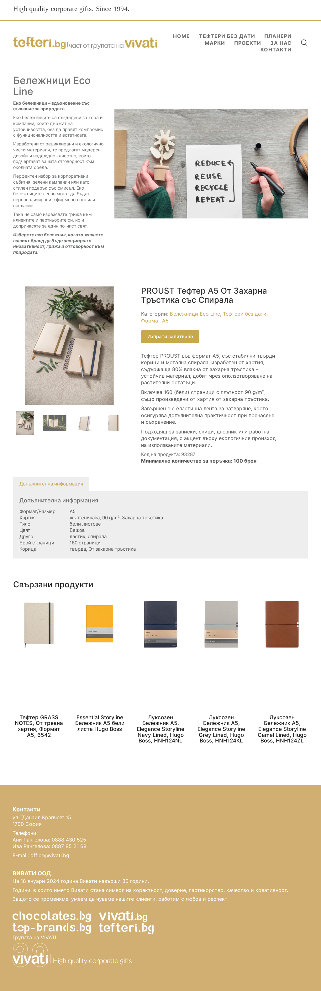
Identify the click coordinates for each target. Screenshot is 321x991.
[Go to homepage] (85, 43)
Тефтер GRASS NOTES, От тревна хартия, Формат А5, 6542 (39, 726)
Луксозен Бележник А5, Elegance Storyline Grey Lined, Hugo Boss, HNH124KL (221, 729)
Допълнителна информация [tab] (51, 484)
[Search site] (304, 43)
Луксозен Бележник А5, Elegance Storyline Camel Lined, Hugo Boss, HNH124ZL (282, 729)
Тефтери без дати (244, 314)
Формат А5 (155, 320)
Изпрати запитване (170, 336)
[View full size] (21, 296)
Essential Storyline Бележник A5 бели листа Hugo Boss (99, 723)
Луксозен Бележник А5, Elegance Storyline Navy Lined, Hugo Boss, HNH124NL (160, 729)
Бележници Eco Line (195, 314)
